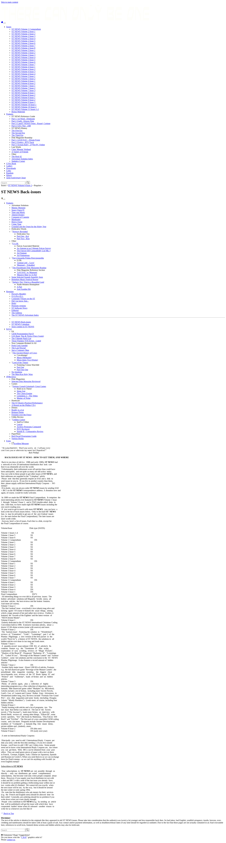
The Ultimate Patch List (21, 338)
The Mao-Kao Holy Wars (22, 374)
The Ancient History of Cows (25, 353)
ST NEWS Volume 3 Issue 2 (23, 53)
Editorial (15, 310)
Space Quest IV (18, 210)
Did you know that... (20, 301)
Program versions (19, 306)
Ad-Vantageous (23, 255)
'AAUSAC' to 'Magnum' (27, 272)
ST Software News (19, 308)
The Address (17, 313)
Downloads (11, 168)
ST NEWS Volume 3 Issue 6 (23, 62)
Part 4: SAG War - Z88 (21, 126)
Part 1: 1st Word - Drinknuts (23, 119)
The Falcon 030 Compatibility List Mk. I (33, 251)
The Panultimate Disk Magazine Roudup (29, 268)
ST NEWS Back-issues (21, 322)
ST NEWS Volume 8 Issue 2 (23, 95)
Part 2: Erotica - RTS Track (23, 142)
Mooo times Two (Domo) (27, 360)
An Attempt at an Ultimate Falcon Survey (34, 248)
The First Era (17, 130)
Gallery (9, 166)
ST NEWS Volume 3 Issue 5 (23, 60)
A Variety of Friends (20, 152)
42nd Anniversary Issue (16, 178)
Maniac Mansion (18, 208)
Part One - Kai (23, 236)
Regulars (10, 291)
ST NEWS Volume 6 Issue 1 (23, 81)
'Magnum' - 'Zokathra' (26, 265)
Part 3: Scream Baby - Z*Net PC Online (28, 145)
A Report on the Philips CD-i (24, 405)
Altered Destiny (18, 215)
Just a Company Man (20, 350)
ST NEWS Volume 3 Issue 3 (23, 55)
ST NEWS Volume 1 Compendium (26, 29)
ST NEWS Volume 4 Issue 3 (23, 71)
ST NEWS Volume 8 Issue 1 (23, 93)
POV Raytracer (23, 429)
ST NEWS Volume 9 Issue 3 (23, 102)
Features (9, 114)
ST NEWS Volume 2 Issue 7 (23, 46)
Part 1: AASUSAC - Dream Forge (26, 140)
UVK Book (11, 163)
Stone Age (21, 391)
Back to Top (8, 813)
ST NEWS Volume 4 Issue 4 (23, 74)
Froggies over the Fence (21, 415)
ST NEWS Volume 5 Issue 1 (23, 76)
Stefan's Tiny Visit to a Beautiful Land (28, 282)
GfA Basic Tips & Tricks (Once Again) (28, 336)
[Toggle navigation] (4, 199)
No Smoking (17, 372)
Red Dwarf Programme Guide (24, 436)
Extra (8, 441)
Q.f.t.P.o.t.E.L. (18, 296)
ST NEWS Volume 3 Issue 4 (23, 57)
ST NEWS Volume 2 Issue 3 (23, 36)
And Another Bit (24, 289)
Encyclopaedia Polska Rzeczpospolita (28, 258)
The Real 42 (17, 156)
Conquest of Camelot (20, 217)
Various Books (18, 438)
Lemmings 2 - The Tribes (27, 396)
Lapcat (19, 424)
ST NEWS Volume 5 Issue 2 (23, 79)
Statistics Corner (18, 161)
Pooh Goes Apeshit (19, 345)
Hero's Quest (17, 222)
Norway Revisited (20, 231)
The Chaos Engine (24, 393)
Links (8, 171)
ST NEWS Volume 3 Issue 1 (23, 50)
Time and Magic (18, 212)
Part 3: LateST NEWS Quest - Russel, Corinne (31, 123)
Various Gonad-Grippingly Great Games (29, 386)
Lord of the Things (20, 362)
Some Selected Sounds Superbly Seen (27, 277)
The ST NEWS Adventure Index (25, 315)
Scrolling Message (21, 443)
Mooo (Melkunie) (24, 357)
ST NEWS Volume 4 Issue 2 (23, 69)
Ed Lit (9, 329)
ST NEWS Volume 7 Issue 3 (23, 90)
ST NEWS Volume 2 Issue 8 (23, 48)
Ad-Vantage (22, 253)
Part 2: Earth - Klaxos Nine (23, 121)
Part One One (22, 370)
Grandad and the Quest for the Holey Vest (29, 226)
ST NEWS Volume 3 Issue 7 (23, 64)
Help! (14, 303)
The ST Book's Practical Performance (27, 403)
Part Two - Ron (23, 239)
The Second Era (18, 133)
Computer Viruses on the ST (23, 299)
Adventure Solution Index (22, 159)
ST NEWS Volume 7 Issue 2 (23, 88)
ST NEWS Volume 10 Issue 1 (24, 104)
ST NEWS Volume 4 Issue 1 (23, 67)
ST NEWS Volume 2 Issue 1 (23, 31)
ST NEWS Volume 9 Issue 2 (23, 100)
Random (9, 173)
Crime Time (16, 224)
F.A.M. (16, 243)
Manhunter (16, 219)
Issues (8, 27)
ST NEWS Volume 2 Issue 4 (23, 38)
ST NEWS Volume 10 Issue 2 (24, 107)
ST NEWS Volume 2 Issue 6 (23, 43)
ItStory (9, 175)
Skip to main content (9, 2)
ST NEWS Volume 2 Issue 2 (23, 34)
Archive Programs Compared (29, 427)
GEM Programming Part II (23, 334)
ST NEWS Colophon (20, 324)
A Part (19, 287)
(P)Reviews (11, 377)
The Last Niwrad (19, 348)
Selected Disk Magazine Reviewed (26, 381)
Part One (20, 367)
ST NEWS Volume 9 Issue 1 (23, 97)
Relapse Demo (18, 412)
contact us (11, 840)
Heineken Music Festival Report (25, 279)
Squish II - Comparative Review (30, 431)
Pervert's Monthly (19, 294)
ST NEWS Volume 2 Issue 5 (23, 41)
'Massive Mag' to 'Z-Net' (27, 275)
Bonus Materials (18, 112)
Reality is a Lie (18, 410)
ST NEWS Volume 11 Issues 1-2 (25, 109)
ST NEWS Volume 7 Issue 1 (23, 86)
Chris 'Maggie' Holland (21, 149)
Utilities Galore (19, 420)
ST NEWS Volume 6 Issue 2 (23, 83)
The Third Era (17, 135)
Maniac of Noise (23, 398)
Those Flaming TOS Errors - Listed (26, 341)
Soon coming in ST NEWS (23, 327)
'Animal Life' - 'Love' (25, 263)
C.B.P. (24, 837)
